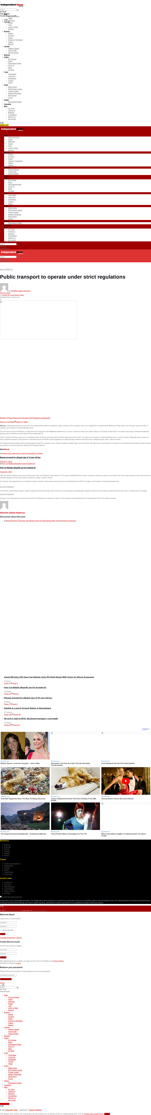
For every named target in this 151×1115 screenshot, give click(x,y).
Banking (10, 33)
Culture (6, 57)
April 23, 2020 (5, 293)
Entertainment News (14, 63)
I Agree (107, 1114)
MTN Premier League (15, 89)
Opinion (10, 23)
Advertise (11, 113)
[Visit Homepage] (12, 7)
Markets (10, 44)
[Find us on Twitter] (1, 123)
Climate (6, 100)
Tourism (10, 81)
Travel (6, 72)
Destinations (12, 78)
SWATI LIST (4, 125)
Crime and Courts (13, 16)
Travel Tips (11, 76)
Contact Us (8, 882)
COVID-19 (8, 269)
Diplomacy (11, 21)
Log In (18, 963)
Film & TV (11, 66)
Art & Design (12, 59)
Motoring (7, 55)
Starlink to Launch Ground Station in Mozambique (27, 708)
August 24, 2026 (6, 461)
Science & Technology (15, 40)
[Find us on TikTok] (2, 123)
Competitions (12, 115)
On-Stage (11, 70)
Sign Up (19, 938)
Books (10, 61)
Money (6, 855)
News (5, 14)
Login (6, 20)
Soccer (10, 98)
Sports (6, 85)
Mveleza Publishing (39, 910)
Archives (11, 29)
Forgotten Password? (8, 938)
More (5, 106)
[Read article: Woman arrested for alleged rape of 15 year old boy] (75, 453)
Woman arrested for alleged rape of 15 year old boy (20, 457)
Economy (11, 36)
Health (10, 18)
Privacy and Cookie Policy (93, 1114)
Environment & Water (15, 102)
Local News (14, 295)
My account (12, 119)
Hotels (10, 83)
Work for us (12, 117)
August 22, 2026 (6, 472)
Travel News (12, 74)
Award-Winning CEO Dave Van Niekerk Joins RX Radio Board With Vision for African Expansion (49, 677)
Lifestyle (7, 46)
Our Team (11, 108)
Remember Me (7, 930)
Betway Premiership (14, 93)
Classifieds (7, 104)
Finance (10, 42)
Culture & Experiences (12, 863)
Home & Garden (13, 53)
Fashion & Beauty (13, 49)
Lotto (10, 25)
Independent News (13, 910)
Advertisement (9, 886)
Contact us (11, 111)
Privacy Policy (9, 891)
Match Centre (12, 87)
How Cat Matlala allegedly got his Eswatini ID (18, 468)
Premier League (13, 91)
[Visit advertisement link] (0, 1)
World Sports (12, 96)
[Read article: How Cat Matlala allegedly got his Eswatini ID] (75, 464)
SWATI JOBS (4, 1104)
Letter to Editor (13, 27)
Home (2, 269)
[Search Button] (17, 244)
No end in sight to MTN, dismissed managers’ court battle (31, 719)
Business (7, 31)
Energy (10, 38)
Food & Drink (12, 51)
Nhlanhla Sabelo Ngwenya (21, 291)
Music (10, 68)
